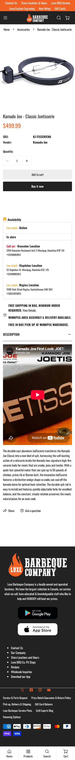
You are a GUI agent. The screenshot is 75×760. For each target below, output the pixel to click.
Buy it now (37, 186)
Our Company (18, 652)
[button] (67, 17)
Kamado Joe (40, 142)
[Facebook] (31, 690)
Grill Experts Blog (44, 710)
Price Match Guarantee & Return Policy (51, 698)
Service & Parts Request (15, 698)
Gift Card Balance (44, 704)
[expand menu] (5, 17)
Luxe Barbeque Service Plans (17, 710)
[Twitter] (22, 690)
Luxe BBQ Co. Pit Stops (23, 662)
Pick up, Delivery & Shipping (17, 704)
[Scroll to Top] (68, 739)
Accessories (23, 29)
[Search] (58, 17)
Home (7, 29)
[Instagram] (40, 690)
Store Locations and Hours (25, 657)
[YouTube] (48, 690)
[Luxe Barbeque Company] (37, 17)
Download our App (20, 676)
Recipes (15, 667)
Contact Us (17, 648)
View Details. (29, 310)
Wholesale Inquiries (21, 671)
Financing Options (12, 717)
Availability (14, 219)
